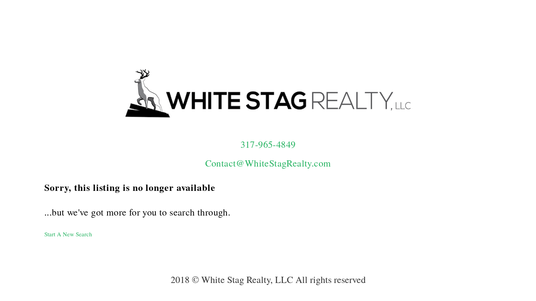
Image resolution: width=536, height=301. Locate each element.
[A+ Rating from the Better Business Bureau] (456, 99)
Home (265, 22)
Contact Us (339, 22)
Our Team (298, 22)
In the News (382, 22)
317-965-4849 (268, 144)
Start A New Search (68, 234)
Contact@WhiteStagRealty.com (268, 163)
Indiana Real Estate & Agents (451, 22)
